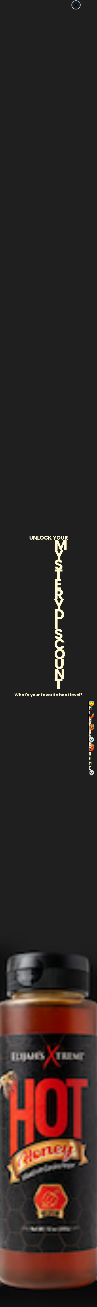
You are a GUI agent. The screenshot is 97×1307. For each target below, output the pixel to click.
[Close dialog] (76, 5)
